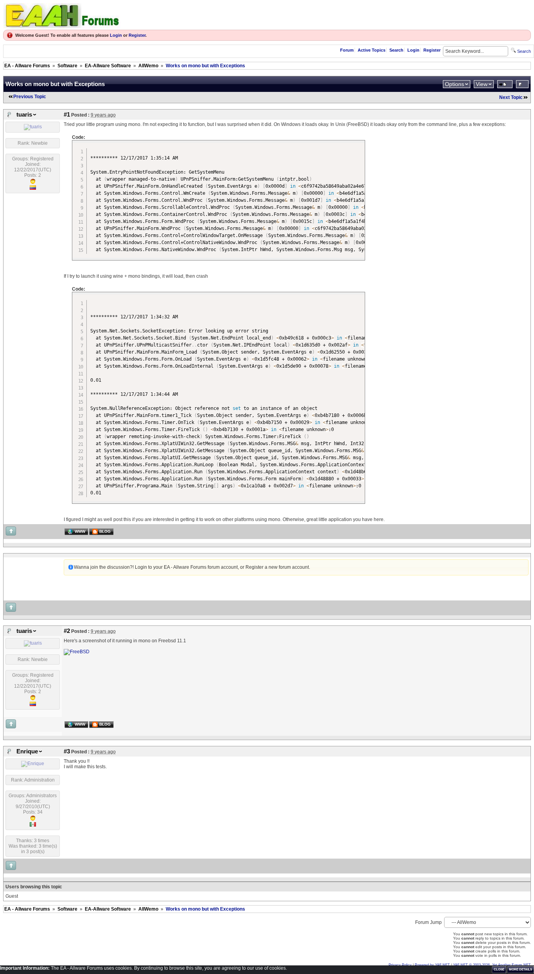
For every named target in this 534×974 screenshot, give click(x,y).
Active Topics (371, 50)
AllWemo (148, 65)
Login (116, 35)
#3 (67, 751)
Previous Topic (29, 96)
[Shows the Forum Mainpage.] (61, 26)
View (481, 84)
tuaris (24, 114)
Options (454, 84)
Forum (347, 50)
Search (396, 50)
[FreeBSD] (77, 651)
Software (67, 65)
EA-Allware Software (108, 65)
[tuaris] (33, 126)
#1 (67, 114)
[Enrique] (32, 763)
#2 (67, 631)
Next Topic (511, 97)
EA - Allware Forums (27, 65)
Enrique (27, 751)
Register (137, 35)
